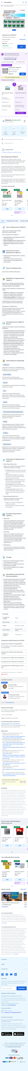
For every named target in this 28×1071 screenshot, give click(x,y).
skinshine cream (5, 916)
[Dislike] (24, 781)
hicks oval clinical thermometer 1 (18, 936)
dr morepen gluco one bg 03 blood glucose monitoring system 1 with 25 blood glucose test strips (13, 935)
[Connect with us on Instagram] (2, 974)
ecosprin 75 (12, 916)
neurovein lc (4, 921)
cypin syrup (20, 919)
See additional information (14, 1046)
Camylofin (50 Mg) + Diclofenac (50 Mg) (11, 152)
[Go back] (2, 2)
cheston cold (19, 915)
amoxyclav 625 (19, 916)
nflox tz (5, 919)
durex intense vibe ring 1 (11, 952)
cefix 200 (18, 921)
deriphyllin (23, 921)
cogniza (13, 915)
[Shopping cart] (26, 2)
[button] (14, 54)
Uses (2, 221)
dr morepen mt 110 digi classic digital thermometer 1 (13, 928)
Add (21, 46)
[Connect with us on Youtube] (11, 974)
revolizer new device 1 (7, 954)
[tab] (14, 959)
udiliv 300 (8, 915)
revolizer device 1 (14, 939)
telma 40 (3, 915)
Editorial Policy (10, 702)
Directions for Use (12, 221)
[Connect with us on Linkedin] (15, 974)
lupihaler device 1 (5, 938)
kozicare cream (11, 921)
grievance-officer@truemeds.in (13, 1012)
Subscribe (21, 988)
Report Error (4, 674)
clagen (15, 919)
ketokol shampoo (16, 918)
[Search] (23, 2)
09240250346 (16, 723)
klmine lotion (10, 919)
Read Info (23, 39)
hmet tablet (8, 918)
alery (25, 919)
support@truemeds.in (6, 723)
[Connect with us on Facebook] (7, 974)
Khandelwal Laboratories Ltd (8, 37)
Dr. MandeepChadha (13, 694)
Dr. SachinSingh (12, 685)
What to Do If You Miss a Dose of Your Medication (10, 903)
